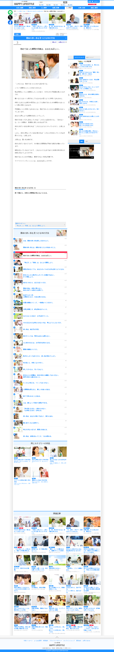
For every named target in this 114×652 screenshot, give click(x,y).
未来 (57, 4)
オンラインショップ (69, 640)
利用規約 (45, 640)
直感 (71, 4)
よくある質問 (37, 640)
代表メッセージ (28, 640)
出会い (24, 11)
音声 (87, 141)
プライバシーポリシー (56, 640)
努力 (64, 4)
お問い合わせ (86, 640)
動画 (82, 141)
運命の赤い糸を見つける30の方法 (35, 11)
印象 (42, 4)
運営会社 (78, 640)
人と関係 (20, 11)
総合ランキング (89, 57)
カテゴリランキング (79, 57)
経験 (49, 4)
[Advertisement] (40, 174)
